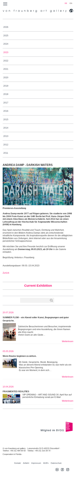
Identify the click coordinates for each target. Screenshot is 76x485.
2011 (5, 153)
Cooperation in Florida (12, 454)
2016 (5, 111)
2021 (5, 69)
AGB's (46, 463)
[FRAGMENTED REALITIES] (11, 398)
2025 (5, 35)
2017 (5, 102)
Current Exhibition (38, 285)
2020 (5, 77)
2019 (5, 86)
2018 (5, 94)
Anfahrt (26, 463)
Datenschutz (56, 463)
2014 (5, 128)
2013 (5, 136)
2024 (5, 44)
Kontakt (17, 463)
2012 (5, 144)
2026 (5, 27)
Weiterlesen (67, 341)
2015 (5, 119)
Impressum (36, 463)
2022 (5, 60)
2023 (5, 52)
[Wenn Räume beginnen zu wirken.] (10, 367)
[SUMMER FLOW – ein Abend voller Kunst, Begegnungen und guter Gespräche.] (9, 332)
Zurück (6, 273)
